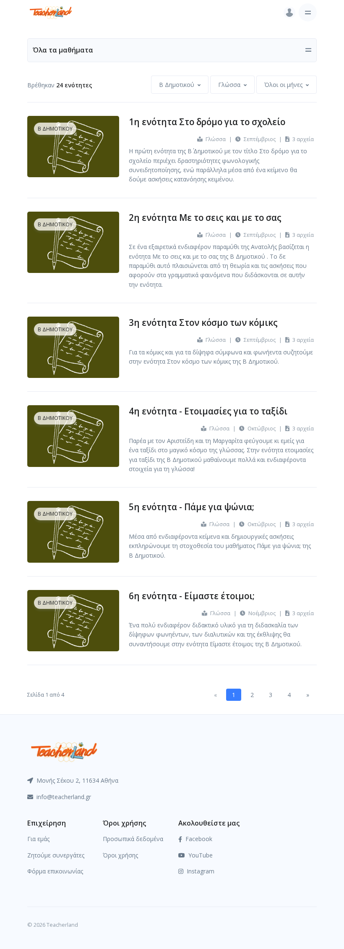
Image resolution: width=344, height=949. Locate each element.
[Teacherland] (50, 12)
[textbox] (176, 85)
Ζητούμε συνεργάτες (55, 855)
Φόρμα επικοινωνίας (55, 871)
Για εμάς (38, 839)
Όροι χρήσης (120, 855)
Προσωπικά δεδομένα (133, 839)
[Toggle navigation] (308, 12)
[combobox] (179, 85)
